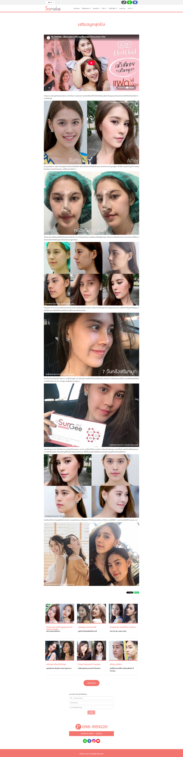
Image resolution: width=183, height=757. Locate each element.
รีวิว (103, 8)
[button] (50, 2)
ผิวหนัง (96, 8)
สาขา (130, 8)
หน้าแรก (77, 8)
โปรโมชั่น (112, 8)
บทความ (122, 8)
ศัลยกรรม (86, 8)
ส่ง (91, 712)
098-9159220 (94, 726)
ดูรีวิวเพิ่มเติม (91, 683)
